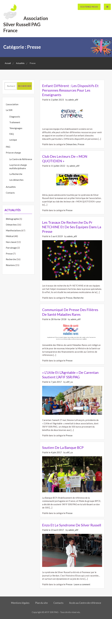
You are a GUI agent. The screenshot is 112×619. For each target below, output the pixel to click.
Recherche (78, 297)
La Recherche (15, 174)
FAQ (11, 134)
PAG (8, 146)
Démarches (71, 144)
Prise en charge (13, 152)
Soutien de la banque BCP (63, 447)
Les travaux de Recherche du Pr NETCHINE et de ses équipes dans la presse (71, 226)
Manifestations (13, 230)
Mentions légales (20, 602)
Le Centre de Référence (20, 159)
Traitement (14, 122)
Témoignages (15, 128)
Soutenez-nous (89, 6)
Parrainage (11, 247)
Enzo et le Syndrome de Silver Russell (71, 525)
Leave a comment (82, 584)
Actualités (11, 187)
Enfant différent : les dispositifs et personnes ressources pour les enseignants (70, 90)
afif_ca (69, 382)
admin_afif (73, 99)
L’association (12, 104)
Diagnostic (14, 116)
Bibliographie (12, 219)
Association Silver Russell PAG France (25, 24)
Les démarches (16, 179)
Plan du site (41, 602)
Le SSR (9, 110)
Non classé (11, 242)
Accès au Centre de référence (85, 602)
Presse (81, 144)
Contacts (10, 192)
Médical (10, 236)
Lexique (13, 139)
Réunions (10, 265)
